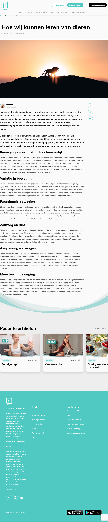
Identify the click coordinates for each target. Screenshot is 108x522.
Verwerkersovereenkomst (76, 433)
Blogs (51, 12)
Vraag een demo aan (98, 5)
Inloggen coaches (75, 5)
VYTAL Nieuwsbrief (74, 420)
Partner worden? (38, 433)
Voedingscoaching (38, 415)
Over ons (64, 12)
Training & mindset (38, 420)
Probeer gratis (59, 5)
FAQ (57, 12)
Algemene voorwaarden (75, 424)
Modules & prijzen (41, 12)
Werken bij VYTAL (73, 411)
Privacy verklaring (73, 429)
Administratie (37, 424)
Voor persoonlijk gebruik (78, 12)
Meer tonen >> (100, 328)
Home (21, 12)
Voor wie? (29, 12)
